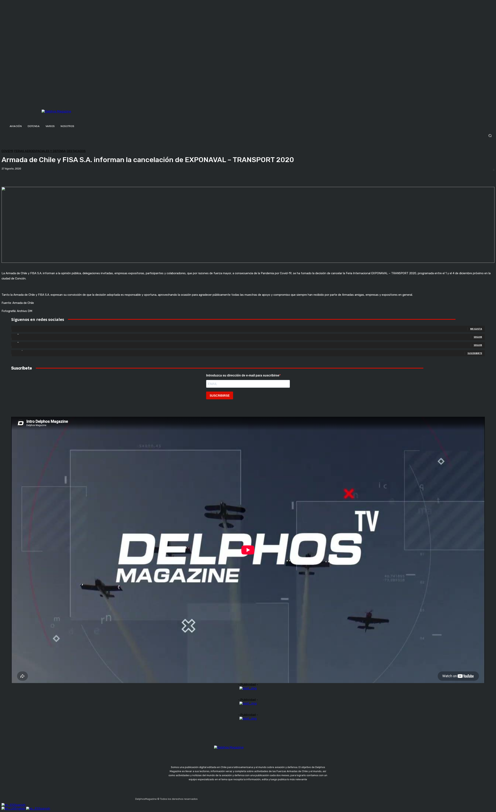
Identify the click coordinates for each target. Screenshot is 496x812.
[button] (248, 135)
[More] (135, 177)
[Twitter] (219, 798)
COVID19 (7, 151)
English (20, 808)
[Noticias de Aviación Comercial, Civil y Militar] (75, 116)
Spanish (20, 805)
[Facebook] (201, 798)
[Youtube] (229, 798)
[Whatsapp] (238, 798)
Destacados (76, 151)
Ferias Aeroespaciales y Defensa (40, 151)
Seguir (478, 336)
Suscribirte (475, 353)
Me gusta (476, 328)
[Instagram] (210, 798)
